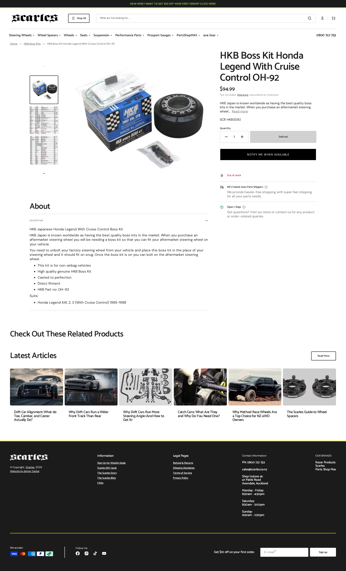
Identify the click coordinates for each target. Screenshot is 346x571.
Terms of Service (182, 473)
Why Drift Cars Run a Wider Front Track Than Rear (89, 414)
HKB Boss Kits (32, 43)
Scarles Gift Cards (107, 468)
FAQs (100, 483)
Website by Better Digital (24, 471)
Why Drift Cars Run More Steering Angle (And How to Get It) (143, 416)
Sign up (323, 552)
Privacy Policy (180, 478)
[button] (322, 18)
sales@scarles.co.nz (254, 469)
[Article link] (36, 398)
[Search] (310, 18)
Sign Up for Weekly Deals (111, 463)
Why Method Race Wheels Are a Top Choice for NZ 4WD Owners (254, 416)
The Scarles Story (107, 473)
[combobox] (206, 18)
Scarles (30, 467)
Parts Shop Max (325, 469)
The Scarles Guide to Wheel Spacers (307, 414)
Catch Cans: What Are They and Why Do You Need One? (199, 414)
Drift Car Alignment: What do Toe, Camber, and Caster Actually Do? (35, 416)
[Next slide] (44, 174)
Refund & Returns (183, 463)
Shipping (242, 94)
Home (13, 43)
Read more (240, 111)
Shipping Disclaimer (184, 468)
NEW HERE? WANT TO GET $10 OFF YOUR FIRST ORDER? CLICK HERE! (173, 3)
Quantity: (225, 128)
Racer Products (325, 462)
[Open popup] (266, 187)
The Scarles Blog (106, 478)
